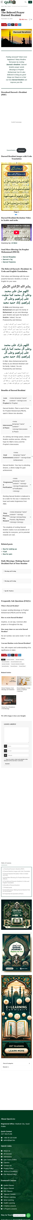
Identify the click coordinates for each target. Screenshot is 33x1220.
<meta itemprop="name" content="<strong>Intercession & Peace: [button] (15, 427)
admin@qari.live (9, 1140)
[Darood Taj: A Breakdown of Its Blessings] (9, 696)
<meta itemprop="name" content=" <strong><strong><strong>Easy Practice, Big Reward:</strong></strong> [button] (15, 517)
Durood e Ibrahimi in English (17, 664)
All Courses (8, 1154)
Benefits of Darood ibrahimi (12, 885)
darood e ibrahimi (20, 659)
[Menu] (2, 2)
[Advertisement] (16, 1089)
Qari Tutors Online (10, 1160)
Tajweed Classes (9, 1194)
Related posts (8, 887)
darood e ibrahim (10, 659)
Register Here (30, 2)
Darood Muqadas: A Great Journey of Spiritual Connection (23, 689)
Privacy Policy (8, 1168)
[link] (16, 189)
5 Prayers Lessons (10, 1209)
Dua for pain (7, 554)
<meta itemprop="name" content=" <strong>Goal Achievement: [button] (16, 456)
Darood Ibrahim (11, 150)
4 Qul (5, 551)
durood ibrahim (5, 666)
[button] (28, 185)
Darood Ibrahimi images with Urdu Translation (17, 871)
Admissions (8, 1157)
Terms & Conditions (10, 1171)
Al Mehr (14, 243)
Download (21, 150)
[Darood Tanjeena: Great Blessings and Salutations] (9, 677)
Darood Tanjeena (9, 262)
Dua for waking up (10, 549)
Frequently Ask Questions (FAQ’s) (13, 893)
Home (2, 6)
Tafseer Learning (10, 1197)
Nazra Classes (9, 1188)
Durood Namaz (14, 666)
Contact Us (8, 1165)
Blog (6, 6)
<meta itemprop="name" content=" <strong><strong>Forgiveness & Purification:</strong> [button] (15, 485)
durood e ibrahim (6, 664)
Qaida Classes (9, 1185)
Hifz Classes (8, 1191)
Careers (6, 1162)
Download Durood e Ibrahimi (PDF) (14, 869)
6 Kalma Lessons (10, 1206)
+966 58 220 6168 (10, 1138)
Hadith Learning (9, 1203)
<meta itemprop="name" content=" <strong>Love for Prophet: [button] (15, 400)
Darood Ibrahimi (5, 661)
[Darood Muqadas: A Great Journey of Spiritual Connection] (24, 677)
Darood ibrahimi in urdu (16, 661)
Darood (9, 6)
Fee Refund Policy (10, 1174)
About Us (7, 1151)
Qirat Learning (9, 1200)
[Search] (25, 2)
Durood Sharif (22, 666)
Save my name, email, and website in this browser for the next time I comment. (16, 760)
